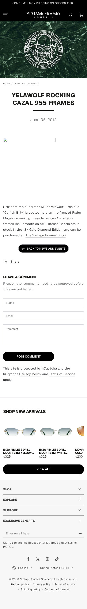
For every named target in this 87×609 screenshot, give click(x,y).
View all (43, 469)
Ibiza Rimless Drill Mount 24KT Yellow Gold (17, 451)
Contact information (57, 589)
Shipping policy (30, 589)
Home (6, 83)
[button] (70, 14)
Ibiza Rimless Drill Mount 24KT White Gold (52, 451)
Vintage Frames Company (36, 579)
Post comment (29, 356)
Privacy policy (41, 584)
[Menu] (5, 14)
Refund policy (20, 584)
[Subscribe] (81, 533)
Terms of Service (62, 374)
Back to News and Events (46, 248)
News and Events (25, 83)
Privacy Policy (30, 374)
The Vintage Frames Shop (46, 235)
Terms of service (65, 584)
